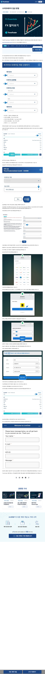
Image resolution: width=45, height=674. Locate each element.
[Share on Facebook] (22, 478)
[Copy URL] (29, 478)
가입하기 (40, 1)
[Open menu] (43, 1)
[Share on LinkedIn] (25, 478)
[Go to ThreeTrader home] (5, 2)
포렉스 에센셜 (5, 12)
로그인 (36, 1)
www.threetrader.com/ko (7, 42)
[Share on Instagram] (19, 478)
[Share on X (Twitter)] (16, 478)
